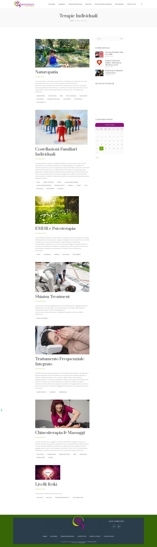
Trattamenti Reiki (78, 497)
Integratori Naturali (53, 99)
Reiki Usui (49, 497)
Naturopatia (46, 72)
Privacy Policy (95, 536)
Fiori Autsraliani (71, 96)
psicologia (40, 188)
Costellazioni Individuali (44, 185)
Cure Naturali (52, 96)
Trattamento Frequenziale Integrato (59, 361)
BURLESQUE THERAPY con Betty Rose (114, 72)
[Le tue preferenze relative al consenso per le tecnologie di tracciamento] (1, 410)
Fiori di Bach (83, 96)
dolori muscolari (64, 454)
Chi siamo (53, 536)
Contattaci (81, 536)
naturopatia (67, 99)
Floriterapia (40, 99)
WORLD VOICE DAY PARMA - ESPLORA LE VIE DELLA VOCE (113, 63)
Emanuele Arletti (60, 185)
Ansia (38, 182)
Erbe (61, 96)
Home (72, 20)
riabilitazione (41, 457)
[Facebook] (114, 526)
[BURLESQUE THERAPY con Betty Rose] (99, 71)
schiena (50, 457)
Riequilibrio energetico (62, 497)
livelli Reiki (40, 497)
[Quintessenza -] (25, 4)
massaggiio (83, 454)
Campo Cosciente (48, 182)
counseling (47, 254)
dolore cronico (41, 392)
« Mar (96, 157)
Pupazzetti (61, 188)
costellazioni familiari (71, 182)
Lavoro (78, 185)
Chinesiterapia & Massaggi (60, 432)
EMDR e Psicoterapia (55, 228)
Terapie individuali (67, 536)
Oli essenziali (78, 99)
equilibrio (53, 392)
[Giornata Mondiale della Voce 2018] (99, 52)
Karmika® (82, 543)
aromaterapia (41, 96)
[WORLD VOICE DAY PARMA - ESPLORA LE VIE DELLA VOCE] (99, 61)
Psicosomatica (41, 102)
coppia (59, 182)
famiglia (70, 185)
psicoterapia (50, 188)
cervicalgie (40, 454)
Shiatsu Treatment (52, 296)
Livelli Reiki (46, 484)
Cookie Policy (109, 536)
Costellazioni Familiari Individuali (56, 152)
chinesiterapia (51, 454)
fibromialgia (63, 392)
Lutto (86, 185)
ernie (74, 454)
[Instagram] (119, 526)
